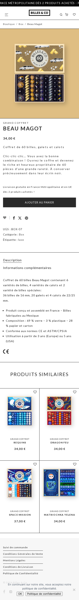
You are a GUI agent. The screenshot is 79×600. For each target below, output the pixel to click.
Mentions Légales (14, 560)
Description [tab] (12, 260)
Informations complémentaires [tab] (27, 268)
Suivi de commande (15, 547)
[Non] (74, 590)
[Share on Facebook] (14, 218)
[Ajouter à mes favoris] (6, 217)
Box (21, 24)
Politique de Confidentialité (20, 573)
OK (20, 593)
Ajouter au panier (39, 202)
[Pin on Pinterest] (27, 218)
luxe (21, 239)
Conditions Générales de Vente (23, 553)
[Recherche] (62, 14)
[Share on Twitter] (20, 218)
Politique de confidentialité (44, 593)
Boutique (9, 24)
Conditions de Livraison (18, 566)
